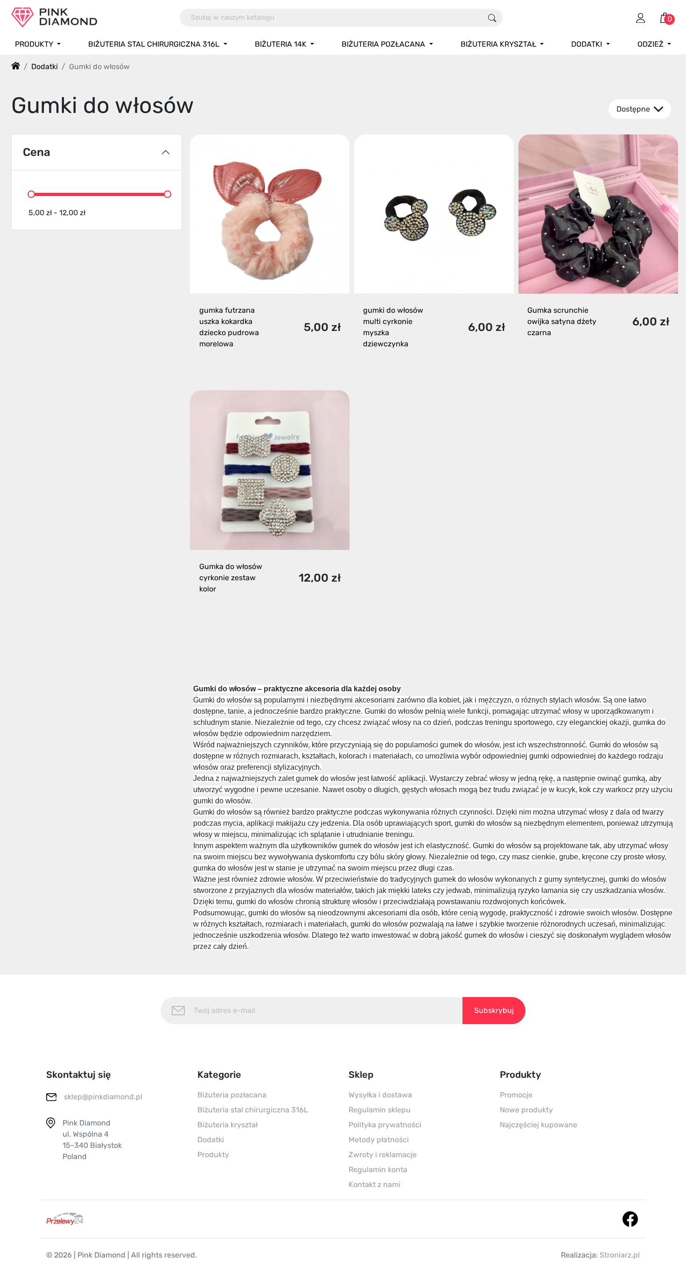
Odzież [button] (651, 44)
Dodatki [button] (587, 44)
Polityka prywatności (385, 1124)
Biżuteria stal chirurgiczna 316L (252, 1109)
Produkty (213, 1154)
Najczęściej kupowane (538, 1124)
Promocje (516, 1094)
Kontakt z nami (374, 1184)
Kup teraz (261, 367)
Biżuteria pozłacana (231, 1094)
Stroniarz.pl (620, 1255)
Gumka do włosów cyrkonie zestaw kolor (230, 577)
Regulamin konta (378, 1169)
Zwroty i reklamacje (383, 1154)
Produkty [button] (35, 44)
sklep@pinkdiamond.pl (103, 1096)
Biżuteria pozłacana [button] (384, 44)
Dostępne (634, 109)
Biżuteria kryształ (227, 1124)
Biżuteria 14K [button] (281, 44)
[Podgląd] (332, 367)
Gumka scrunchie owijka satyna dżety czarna (561, 321)
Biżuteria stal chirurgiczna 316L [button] (154, 44)
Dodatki (210, 1139)
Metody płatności (379, 1139)
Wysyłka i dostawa (380, 1094)
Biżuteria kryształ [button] (499, 44)
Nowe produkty (526, 1109)
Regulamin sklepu (380, 1109)
